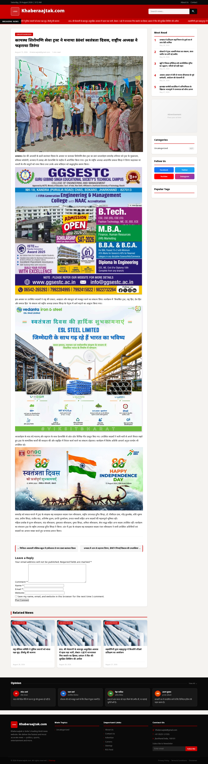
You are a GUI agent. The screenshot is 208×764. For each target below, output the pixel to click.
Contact (194, 2)
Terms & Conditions (179, 760)
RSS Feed (109, 750)
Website (19, 593)
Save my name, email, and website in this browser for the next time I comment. (61, 596)
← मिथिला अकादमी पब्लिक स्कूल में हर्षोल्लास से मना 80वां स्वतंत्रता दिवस (46, 548)
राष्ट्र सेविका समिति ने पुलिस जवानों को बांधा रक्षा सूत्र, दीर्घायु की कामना (30, 21)
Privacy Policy (163, 760)
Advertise (109, 738)
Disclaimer (193, 760)
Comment (21, 582)
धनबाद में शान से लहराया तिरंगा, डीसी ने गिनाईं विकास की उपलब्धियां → (112, 548)
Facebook (164, 170)
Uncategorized (161, 148)
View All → (193, 683)
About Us (185, 2)
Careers (108, 742)
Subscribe (191, 749)
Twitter (185, 170)
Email (19, 589)
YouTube (163, 176)
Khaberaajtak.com (43, 11)
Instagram (184, 176)
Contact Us (110, 734)
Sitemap (108, 746)
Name (19, 585)
